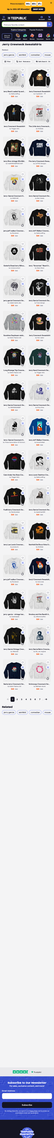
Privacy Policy (33, 1111)
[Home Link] (17, 18)
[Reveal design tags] (22, 86)
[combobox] (24, 24)
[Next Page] (46, 699)
